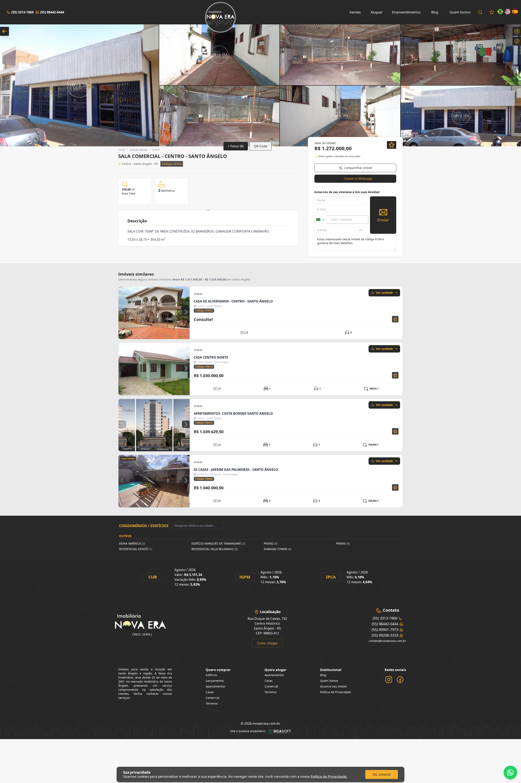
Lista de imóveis (138, 149)
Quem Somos (460, 12)
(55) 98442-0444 (52, 12)
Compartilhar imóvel (358, 168)
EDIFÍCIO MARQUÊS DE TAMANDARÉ (218, 543)
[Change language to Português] (500, 11)
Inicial (121, 149)
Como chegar (267, 643)
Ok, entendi (382, 774)
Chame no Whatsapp (358, 179)
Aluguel (376, 12)
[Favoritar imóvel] (395, 319)
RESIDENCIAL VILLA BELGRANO (215, 549)
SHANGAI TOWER (277, 549)
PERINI (270, 543)
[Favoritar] (391, 145)
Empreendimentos (406, 12)
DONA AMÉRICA (132, 543)
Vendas (355, 12)
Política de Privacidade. (329, 776)
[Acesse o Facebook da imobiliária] (400, 679)
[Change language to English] (507, 11)
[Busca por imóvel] (480, 12)
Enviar (383, 220)
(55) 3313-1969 (22, 12)
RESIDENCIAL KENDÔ (135, 549)
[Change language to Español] (515, 11)
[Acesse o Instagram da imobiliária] (389, 679)
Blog (434, 12)
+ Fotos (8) (236, 146)
